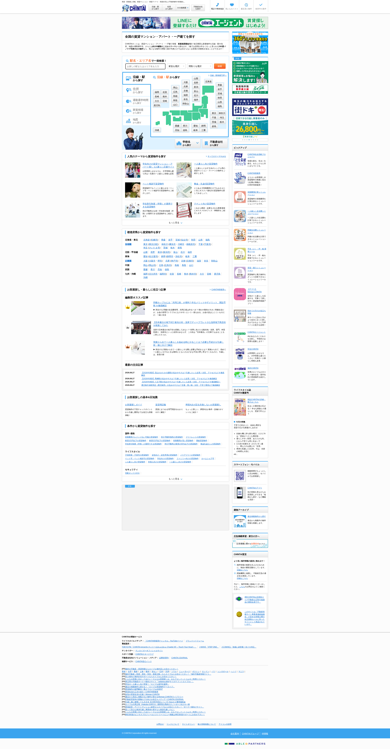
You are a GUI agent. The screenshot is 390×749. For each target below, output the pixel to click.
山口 (191, 265)
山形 (200, 240)
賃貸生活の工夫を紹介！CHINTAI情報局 (141, 692)
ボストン (196, 671)
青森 (163, 240)
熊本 (186, 274)
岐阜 (187, 256)
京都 (183, 261)
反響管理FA (164, 658)
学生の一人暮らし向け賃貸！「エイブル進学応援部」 (147, 684)
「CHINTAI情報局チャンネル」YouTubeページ (164, 641)
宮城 (178, 240)
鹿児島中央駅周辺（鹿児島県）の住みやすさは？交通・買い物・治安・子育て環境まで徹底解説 (180, 385)
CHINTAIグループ (250, 733)
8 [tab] (257, 139)
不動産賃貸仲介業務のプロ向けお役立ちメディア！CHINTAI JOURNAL (154, 699)
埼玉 (145, 247)
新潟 (160, 252)
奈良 (206, 261)
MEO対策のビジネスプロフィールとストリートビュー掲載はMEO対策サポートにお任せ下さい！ (165, 715)
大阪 (145, 261)
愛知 (145, 256)
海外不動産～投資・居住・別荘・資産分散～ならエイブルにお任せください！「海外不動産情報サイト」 (168, 674)
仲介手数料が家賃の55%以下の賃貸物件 (181, 444)
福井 (190, 252)
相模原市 (190, 244)
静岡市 (170, 256)
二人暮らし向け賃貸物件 (135, 462)
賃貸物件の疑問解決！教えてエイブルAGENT (144, 689)
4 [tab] (249, 139)
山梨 (145, 252)
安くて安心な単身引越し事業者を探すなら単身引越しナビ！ (150, 710)
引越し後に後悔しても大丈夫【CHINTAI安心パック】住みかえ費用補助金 (155, 702)
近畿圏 (128, 261)
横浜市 (172, 244)
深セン (154, 671)
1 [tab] (242, 139)
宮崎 (209, 274)
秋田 (193, 240)
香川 (153, 269)
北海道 (146, 240)
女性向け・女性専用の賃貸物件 (164, 455)
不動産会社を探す (198, 8)
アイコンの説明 (225, 724)
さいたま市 (154, 247)
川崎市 (181, 244)
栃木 (172, 247)
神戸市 (174, 261)
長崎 (179, 274)
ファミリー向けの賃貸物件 (188, 458)
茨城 (165, 247)
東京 (145, 244)
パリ (213, 671)
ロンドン (205, 671)
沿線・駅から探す (155, 8)
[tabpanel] (250, 127)
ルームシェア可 (207, 458)
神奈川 (164, 244)
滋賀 (199, 261)
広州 (161, 671)
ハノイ (233, 671)
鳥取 (184, 265)
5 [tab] (251, 139)
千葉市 (207, 244)
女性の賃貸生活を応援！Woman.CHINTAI (142, 694)
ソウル (174, 671)
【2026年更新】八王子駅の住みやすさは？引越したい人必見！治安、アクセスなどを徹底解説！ (181, 382)
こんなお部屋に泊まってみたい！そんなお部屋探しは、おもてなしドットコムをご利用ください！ (165, 679)
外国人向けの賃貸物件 (157, 462)
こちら (242, 587)
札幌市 (154, 240)
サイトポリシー (188, 724)
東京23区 (153, 244)
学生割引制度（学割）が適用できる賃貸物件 (143, 444)
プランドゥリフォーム (195, 641)
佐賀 (172, 274)
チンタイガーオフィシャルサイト (149, 651)
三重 (195, 256)
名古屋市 (153, 256)
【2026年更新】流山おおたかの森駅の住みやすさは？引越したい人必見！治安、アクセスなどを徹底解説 (182, 374)
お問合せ (160, 724)
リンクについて (173, 724)
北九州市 (153, 274)
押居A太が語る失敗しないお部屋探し (203, 404)
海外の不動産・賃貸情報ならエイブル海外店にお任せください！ (151, 669)
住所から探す (169, 8)
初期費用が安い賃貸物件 (183, 441)
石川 (183, 252)
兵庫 (167, 261)
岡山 (145, 265)
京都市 (190, 261)
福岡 (145, 274)
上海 (141, 671)
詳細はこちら (242, 570)
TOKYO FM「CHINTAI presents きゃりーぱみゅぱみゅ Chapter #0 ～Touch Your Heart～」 (159, 647)
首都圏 (128, 244)
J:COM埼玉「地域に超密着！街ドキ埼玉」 (239, 647)
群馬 (180, 247)
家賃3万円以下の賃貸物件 (135, 441)
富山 (175, 252)
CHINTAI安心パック (143, 661)
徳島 (167, 269)
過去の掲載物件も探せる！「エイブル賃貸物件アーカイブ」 (150, 687)
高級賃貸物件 (201, 441)
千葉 (201, 244)
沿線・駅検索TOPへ (218, 75)
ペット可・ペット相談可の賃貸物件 (139, 458)
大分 (202, 274)
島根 (177, 265)
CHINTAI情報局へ (218, 289)
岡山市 (152, 265)
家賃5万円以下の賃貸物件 (159, 441)
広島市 (168, 265)
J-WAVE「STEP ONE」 (209, 647)
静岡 (163, 256)
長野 (153, 252)
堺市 (160, 261)
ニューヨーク (184, 671)
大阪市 (152, 261)
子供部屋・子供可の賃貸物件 (137, 455)
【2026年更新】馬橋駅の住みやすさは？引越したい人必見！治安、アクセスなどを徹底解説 (179, 379)
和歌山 (214, 261)
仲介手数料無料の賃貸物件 (172, 437)
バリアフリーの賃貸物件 (190, 455)
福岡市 (163, 274)
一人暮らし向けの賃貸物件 (180, 462)
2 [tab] (244, 139)
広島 (161, 265)
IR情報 (265, 733)
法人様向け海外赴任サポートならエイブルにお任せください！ (151, 676)
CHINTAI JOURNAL (179, 658)
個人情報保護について (207, 724)
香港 (124, 671)
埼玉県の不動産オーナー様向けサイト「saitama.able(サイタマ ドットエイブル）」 (159, 681)
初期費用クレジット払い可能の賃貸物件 (141, 437)
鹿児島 (217, 274)
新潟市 (166, 252)
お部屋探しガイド (133, 404)
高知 (160, 269)
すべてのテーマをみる (217, 156)
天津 (167, 671)
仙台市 (184, 240)
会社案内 (234, 733)
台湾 (129, 671)
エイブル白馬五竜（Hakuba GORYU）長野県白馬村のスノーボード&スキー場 (157, 704)
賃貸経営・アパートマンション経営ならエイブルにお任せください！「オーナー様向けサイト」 (164, 707)
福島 (208, 240)
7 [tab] (255, 139)
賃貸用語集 (160, 404)
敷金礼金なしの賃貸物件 (210, 444)
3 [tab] (246, 139)
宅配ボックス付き (132, 473)
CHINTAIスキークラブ (144, 654)
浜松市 (178, 256)
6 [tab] (253, 139)
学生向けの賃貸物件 (165, 458)
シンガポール (222, 671)
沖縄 (145, 277)
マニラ (241, 671)
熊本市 (193, 274)
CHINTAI (134, 7)
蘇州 (147, 671)
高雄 (135, 671)
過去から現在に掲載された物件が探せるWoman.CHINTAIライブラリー (154, 697)
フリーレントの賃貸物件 (196, 437)
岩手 (170, 240)
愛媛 (145, 269)
